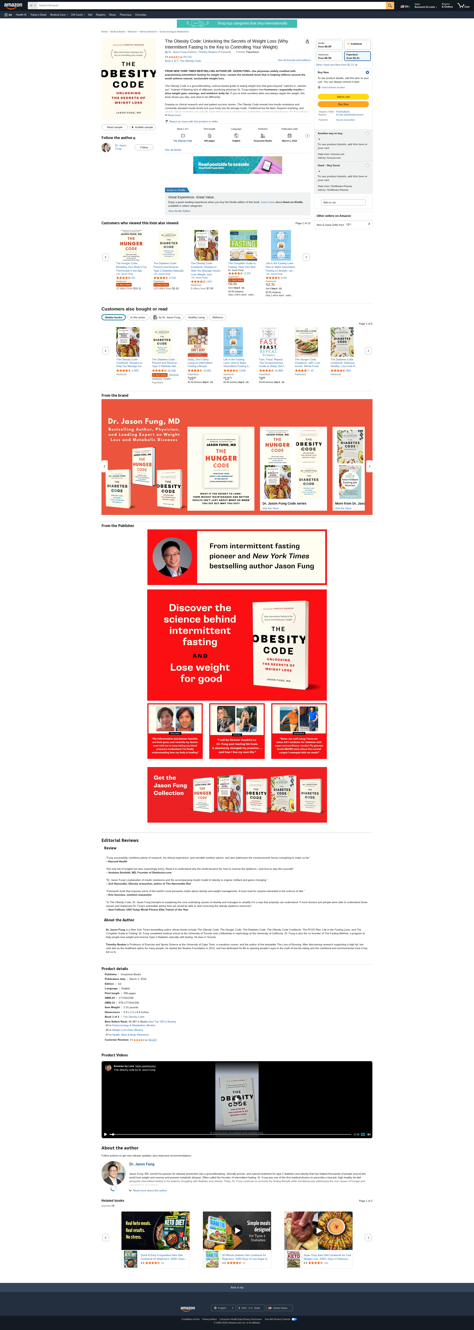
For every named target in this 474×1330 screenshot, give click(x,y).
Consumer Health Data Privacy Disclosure (240, 1319)
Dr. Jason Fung (177, 51)
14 (312, 370)
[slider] (230, 1134)
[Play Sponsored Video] (237, 1231)
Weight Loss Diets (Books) (127, 1029)
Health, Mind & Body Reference (130, 1034)
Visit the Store (271, 508)
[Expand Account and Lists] (436, 7)
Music (112, 14)
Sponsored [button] (106, 1206)
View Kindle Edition (179, 210)
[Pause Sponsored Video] (185, 1238)
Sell (90, 14)
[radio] (329, 44)
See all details (173, 149)
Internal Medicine (148, 31)
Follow (144, 147)
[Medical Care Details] (67, 14)
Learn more (268, 202)
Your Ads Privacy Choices (277, 1319)
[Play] (105, 1134)
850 (348, 370)
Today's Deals (38, 14)
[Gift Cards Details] (84, 14)
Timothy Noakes (207, 51)
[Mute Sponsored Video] (185, 1245)
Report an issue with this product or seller (193, 121)
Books (104, 31)
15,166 (172, 370)
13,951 (207, 370)
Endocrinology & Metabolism (174, 31)
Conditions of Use (191, 1319)
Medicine (132, 31)
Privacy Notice (209, 1319)
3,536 (242, 370)
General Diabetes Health (165, 377)
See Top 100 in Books (162, 1021)
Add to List (329, 202)
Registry (101, 14)
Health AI (21, 14)
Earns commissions (146, 1066)
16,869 (279, 370)
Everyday (140, 14)
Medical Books (117, 31)
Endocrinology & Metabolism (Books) (133, 1025)
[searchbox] (211, 5)
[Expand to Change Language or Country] (233, 1308)
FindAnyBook (343, 111)
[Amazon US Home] (188, 1309)
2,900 (135, 370)
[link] (131, 266)
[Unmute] (369, 1134)
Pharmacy (126, 14)
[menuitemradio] (363, 1134)
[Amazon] (13, 5)
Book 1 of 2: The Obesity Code (183, 60)
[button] (8, 14)
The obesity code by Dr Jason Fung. (135, 1069)
